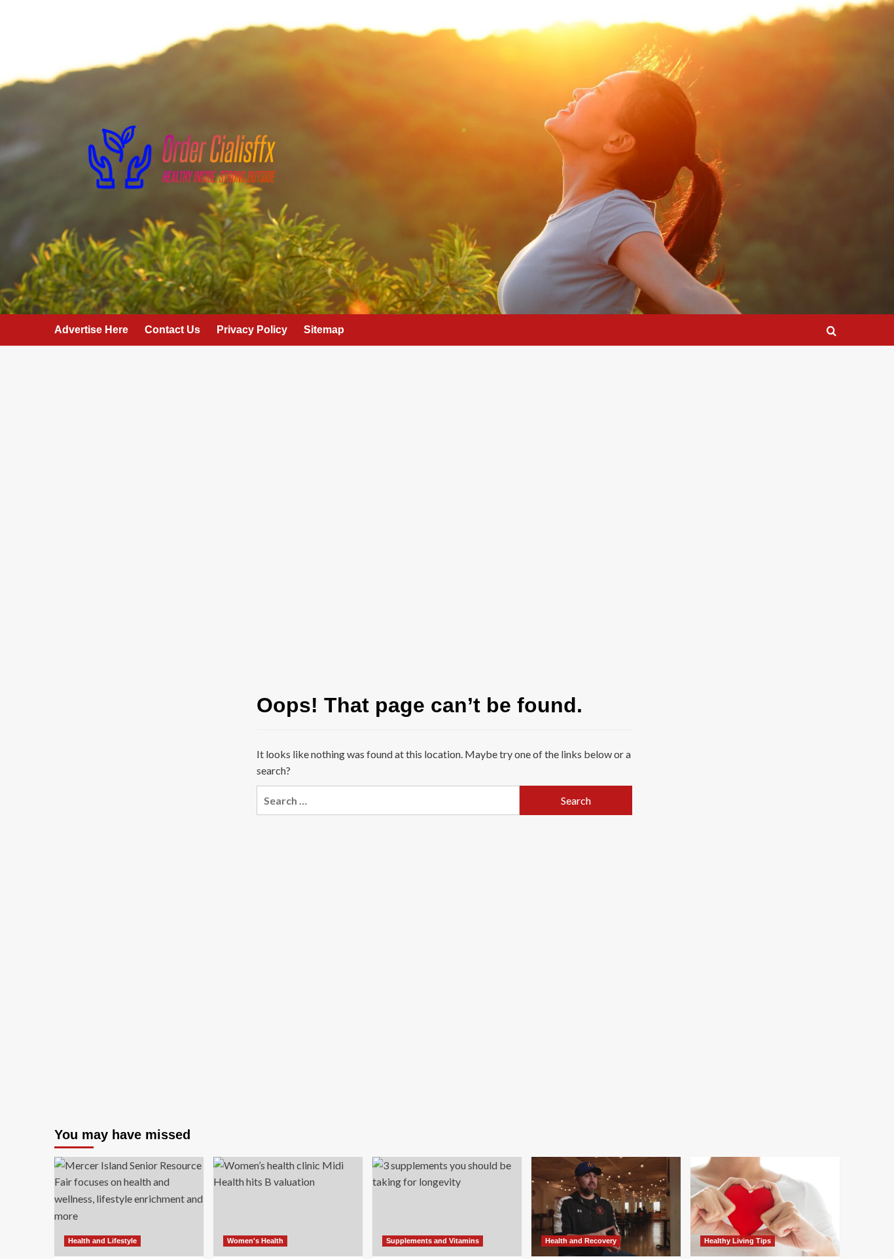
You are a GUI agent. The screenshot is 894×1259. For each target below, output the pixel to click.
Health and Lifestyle (102, 1241)
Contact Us (172, 329)
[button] (831, 330)
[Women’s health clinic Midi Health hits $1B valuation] (288, 1206)
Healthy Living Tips (737, 1241)
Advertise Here (91, 329)
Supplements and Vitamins (432, 1241)
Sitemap (324, 329)
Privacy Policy (252, 329)
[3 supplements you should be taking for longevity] (447, 1206)
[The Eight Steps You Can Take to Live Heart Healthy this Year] (765, 1206)
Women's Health (255, 1241)
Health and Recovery (581, 1241)
